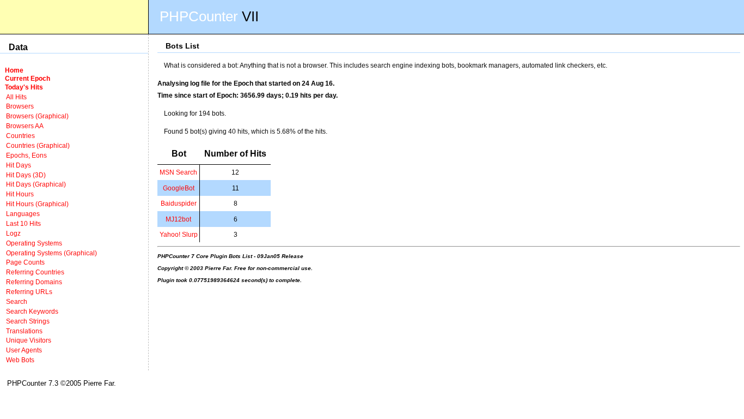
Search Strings (28, 321)
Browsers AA (25, 125)
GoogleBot (178, 187)
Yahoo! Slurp (179, 234)
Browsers (20, 106)
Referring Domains (34, 281)
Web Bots (20, 359)
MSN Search (178, 172)
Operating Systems (34, 243)
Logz (13, 233)
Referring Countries (35, 272)
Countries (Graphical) (38, 145)
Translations (24, 330)
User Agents (24, 350)
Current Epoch (27, 78)
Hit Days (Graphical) (36, 184)
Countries (20, 135)
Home (14, 70)
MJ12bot (178, 219)
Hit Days (18, 165)
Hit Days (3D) (26, 174)
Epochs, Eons (26, 155)
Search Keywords (32, 311)
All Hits (16, 96)
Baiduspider (179, 203)
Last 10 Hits (23, 223)
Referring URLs (29, 291)
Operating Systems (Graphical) (51, 252)
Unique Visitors (28, 340)
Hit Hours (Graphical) (37, 203)
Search (16, 301)
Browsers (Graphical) (37, 115)
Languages (23, 213)
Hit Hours (20, 193)
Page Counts (25, 262)
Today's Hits (24, 87)
